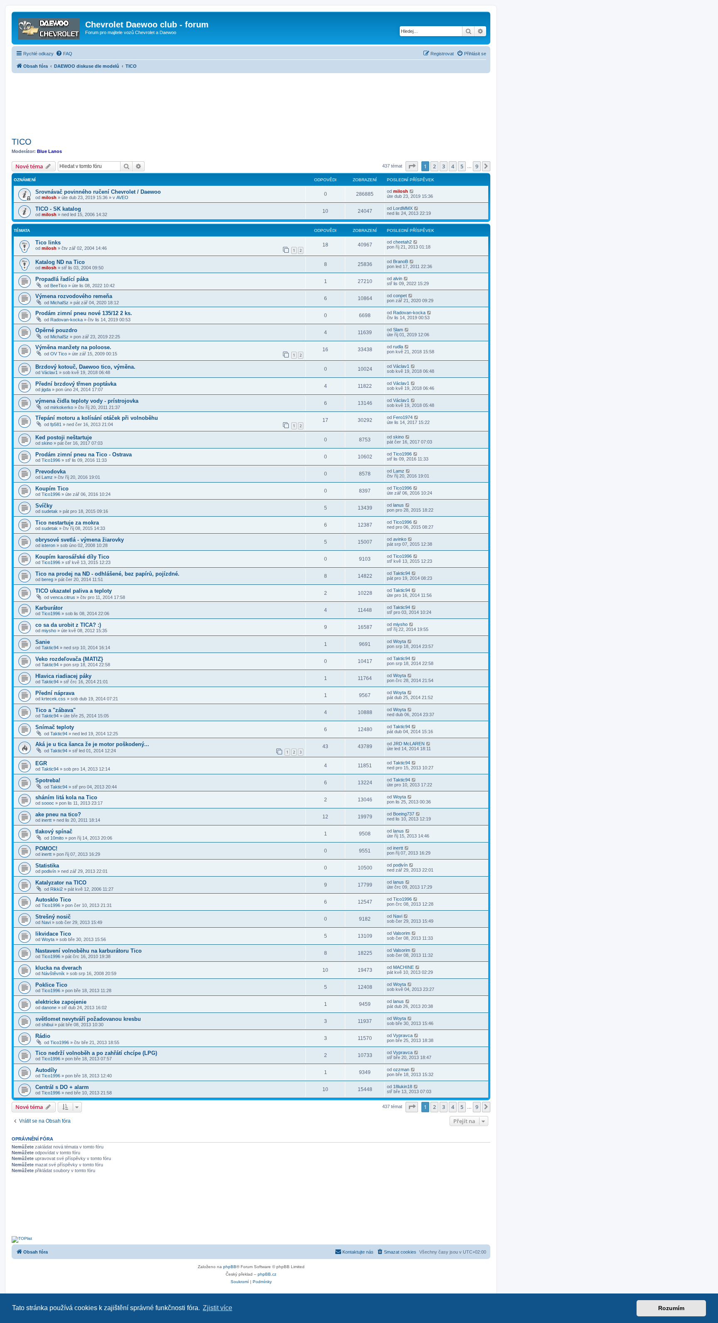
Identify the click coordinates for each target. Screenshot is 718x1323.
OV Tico (58, 353)
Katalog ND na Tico (60, 262)
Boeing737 (403, 813)
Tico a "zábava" (55, 710)
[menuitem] (64, 54)
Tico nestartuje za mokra (67, 523)
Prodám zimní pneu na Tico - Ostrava (83, 454)
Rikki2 (56, 889)
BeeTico (58, 285)
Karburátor (49, 608)
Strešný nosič (53, 917)
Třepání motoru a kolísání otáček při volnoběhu (96, 418)
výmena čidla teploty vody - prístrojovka (86, 401)
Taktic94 (401, 573)
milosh (49, 197)
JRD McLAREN (409, 743)
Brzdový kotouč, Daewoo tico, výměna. (85, 367)
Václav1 (50, 372)
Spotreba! (47, 780)
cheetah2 (402, 241)
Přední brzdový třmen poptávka (75, 384)
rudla (398, 346)
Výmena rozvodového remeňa (73, 296)
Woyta (399, 641)
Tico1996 (51, 460)
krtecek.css (54, 698)
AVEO (122, 197)
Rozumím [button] (671, 1308)
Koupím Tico (52, 488)
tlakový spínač (53, 831)
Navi (46, 922)
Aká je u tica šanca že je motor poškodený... (92, 744)
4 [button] (452, 166)
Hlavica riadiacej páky (63, 676)
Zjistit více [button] (217, 1307)
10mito (57, 837)
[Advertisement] (251, 102)
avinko (399, 539)
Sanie (42, 642)
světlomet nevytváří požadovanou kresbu (88, 1019)
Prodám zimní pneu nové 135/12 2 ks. (83, 313)
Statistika (47, 865)
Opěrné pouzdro (56, 330)
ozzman (401, 1069)
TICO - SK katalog (58, 209)
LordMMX (403, 208)
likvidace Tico (53, 934)
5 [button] (461, 166)
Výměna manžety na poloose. (73, 347)
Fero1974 (403, 417)
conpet (400, 295)
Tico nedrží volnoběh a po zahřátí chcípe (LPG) (96, 1053)
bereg (47, 579)
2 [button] (434, 166)
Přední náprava (54, 693)
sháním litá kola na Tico (66, 797)
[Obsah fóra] (49, 27)
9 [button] (476, 166)
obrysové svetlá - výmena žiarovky (79, 540)
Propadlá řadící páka (62, 279)
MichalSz (59, 302)
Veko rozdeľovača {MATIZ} (69, 659)
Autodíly (46, 1070)
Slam (398, 329)
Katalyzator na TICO (60, 883)
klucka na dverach (58, 968)
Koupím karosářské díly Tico (72, 557)
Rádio (42, 1036)
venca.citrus (62, 597)
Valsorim (401, 933)
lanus (398, 505)
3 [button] (443, 166)
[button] (412, 166)
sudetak (50, 511)
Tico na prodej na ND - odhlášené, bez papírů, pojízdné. (107, 574)
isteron (48, 545)
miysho (49, 630)
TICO (22, 141)
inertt (47, 820)
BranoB (400, 261)
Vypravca (403, 1035)
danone (49, 1007)
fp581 (55, 424)
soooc (48, 803)
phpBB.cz (267, 1274)
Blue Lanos (49, 151)
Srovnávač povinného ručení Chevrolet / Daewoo (98, 192)
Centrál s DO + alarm (62, 1087)
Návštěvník (53, 973)
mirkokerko (61, 407)
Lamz (47, 477)
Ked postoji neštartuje (63, 437)
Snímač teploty (54, 727)
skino (47, 443)
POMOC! (46, 848)
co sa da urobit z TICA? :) (68, 625)
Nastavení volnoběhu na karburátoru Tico (88, 951)
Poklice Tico (51, 985)
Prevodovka (50, 471)
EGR (41, 763)
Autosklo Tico (53, 900)
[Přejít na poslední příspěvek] (412, 191)
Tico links (48, 242)
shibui (47, 1024)
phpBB (229, 1266)
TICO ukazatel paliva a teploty (73, 591)
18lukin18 (402, 1086)
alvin (397, 278)
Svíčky (43, 506)
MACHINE (403, 967)
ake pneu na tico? (58, 814)
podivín (49, 871)
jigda (46, 389)
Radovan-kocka (66, 319)
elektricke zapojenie (60, 1002)
